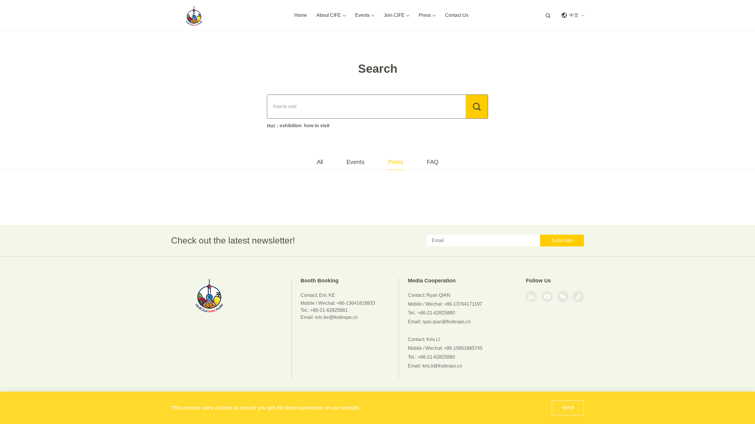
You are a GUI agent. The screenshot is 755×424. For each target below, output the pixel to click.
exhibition (291, 125)
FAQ (433, 162)
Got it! (568, 407)
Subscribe (562, 240)
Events (362, 15)
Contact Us (456, 15)
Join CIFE (394, 15)
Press (425, 15)
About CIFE (328, 15)
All (320, 162)
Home (300, 15)
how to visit (316, 125)
